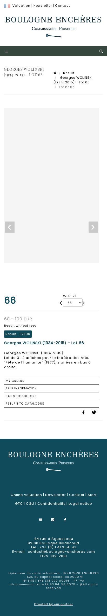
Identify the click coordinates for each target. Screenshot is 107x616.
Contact (62, 5)
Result (68, 73)
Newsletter (43, 5)
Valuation (21, 5)
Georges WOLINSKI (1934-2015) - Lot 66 (73, 79)
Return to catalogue (25, 403)
